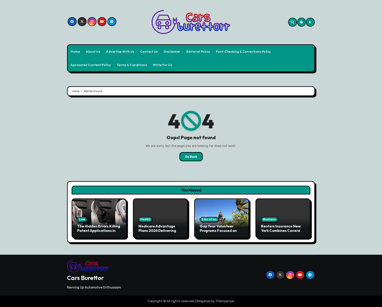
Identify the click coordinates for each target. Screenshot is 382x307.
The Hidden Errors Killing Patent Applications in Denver (98, 230)
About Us (93, 51)
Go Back (191, 156)
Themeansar (224, 301)
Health (145, 219)
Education (209, 219)
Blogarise (203, 301)
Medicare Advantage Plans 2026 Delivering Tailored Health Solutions (160, 230)
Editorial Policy (198, 51)
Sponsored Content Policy (91, 65)
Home (75, 51)
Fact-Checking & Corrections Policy (243, 51)
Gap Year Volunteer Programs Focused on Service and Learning (218, 230)
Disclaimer (172, 51)
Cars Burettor (85, 278)
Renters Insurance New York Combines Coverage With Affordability (282, 230)
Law (82, 219)
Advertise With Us (120, 51)
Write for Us (162, 65)
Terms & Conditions (132, 65)
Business (269, 219)
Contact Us (149, 51)
